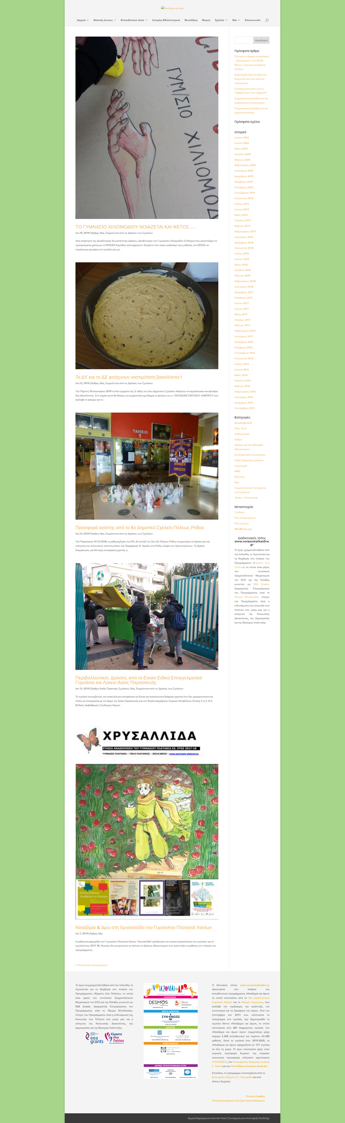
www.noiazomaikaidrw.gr (255, 985)
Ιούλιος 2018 (241, 253)
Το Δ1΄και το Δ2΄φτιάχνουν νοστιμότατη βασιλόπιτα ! (128, 377)
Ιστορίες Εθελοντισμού (166, 20)
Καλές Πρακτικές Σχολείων (114, 688)
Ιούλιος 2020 (241, 137)
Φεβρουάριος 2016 (245, 391)
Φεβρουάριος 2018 (245, 281)
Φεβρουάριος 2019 (245, 231)
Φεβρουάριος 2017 (245, 330)
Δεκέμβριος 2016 (243, 342)
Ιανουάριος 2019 (243, 237)
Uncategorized (243, 422)
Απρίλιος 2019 (242, 220)
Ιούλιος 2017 (241, 303)
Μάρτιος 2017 (242, 325)
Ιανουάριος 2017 (243, 336)
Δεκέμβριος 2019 (243, 176)
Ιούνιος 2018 (241, 259)
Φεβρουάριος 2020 (245, 165)
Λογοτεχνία (240, 465)
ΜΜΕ (237, 471)
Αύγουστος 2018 (243, 248)
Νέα (234, 20)
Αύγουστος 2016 (243, 358)
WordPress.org (243, 529)
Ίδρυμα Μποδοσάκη (246, 597)
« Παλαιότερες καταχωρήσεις (91, 965)
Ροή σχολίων (241, 523)
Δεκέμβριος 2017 (243, 292)
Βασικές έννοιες (103, 20)
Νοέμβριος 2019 (243, 181)
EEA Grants (261, 584)
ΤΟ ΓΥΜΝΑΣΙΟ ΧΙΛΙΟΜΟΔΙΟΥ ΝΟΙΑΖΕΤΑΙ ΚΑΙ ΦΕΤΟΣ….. (135, 227)
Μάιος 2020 (241, 148)
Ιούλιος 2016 (241, 364)
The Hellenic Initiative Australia (249, 1066)
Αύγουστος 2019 (243, 198)
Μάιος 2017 (241, 314)
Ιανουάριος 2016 (243, 397)
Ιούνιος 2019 (241, 209)
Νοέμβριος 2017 (243, 297)
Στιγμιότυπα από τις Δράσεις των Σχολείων (129, 233)
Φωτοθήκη (191, 20)
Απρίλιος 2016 (242, 380)
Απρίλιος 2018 (242, 270)
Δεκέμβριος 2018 (243, 242)
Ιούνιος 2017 (241, 308)
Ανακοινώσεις (242, 434)
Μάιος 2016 (241, 375)
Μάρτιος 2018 (242, 275)
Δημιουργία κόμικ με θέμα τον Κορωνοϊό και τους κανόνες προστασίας (250, 79)
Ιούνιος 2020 (241, 143)
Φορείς (206, 20)
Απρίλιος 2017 (242, 319)
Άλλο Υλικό (240, 428)
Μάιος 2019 (241, 215)
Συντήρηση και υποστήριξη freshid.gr (249, 1118)
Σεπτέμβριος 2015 (244, 408)
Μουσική (239, 476)
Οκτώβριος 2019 (243, 187)
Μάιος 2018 (241, 264)
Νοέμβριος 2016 (243, 347)
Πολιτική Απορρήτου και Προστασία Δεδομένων (238, 1100)
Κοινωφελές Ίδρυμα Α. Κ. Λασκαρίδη (232, 1077)
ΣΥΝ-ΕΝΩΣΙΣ (219, 1061)
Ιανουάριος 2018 (243, 286)
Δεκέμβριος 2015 (243, 402)
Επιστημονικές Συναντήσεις (249, 454)
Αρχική (81, 20)
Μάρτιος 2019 (242, 226)
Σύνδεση (239, 512)
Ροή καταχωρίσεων (245, 517)
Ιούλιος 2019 (241, 203)
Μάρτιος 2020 (242, 159)
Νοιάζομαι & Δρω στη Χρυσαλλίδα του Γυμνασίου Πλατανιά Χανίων (143, 927)
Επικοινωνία (252, 20)
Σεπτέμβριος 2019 (244, 192)
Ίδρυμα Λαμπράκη (252, 1002)
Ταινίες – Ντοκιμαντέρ (246, 497)
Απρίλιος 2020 (242, 154)
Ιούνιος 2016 (241, 369)
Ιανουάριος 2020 (243, 170)
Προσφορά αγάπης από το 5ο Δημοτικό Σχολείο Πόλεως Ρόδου (139, 527)
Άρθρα (94, 233)
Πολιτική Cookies (255, 1096)
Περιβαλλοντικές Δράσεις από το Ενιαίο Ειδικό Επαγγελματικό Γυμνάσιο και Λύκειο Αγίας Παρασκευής (138, 680)
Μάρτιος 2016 (242, 386)
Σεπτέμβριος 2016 (244, 352)
